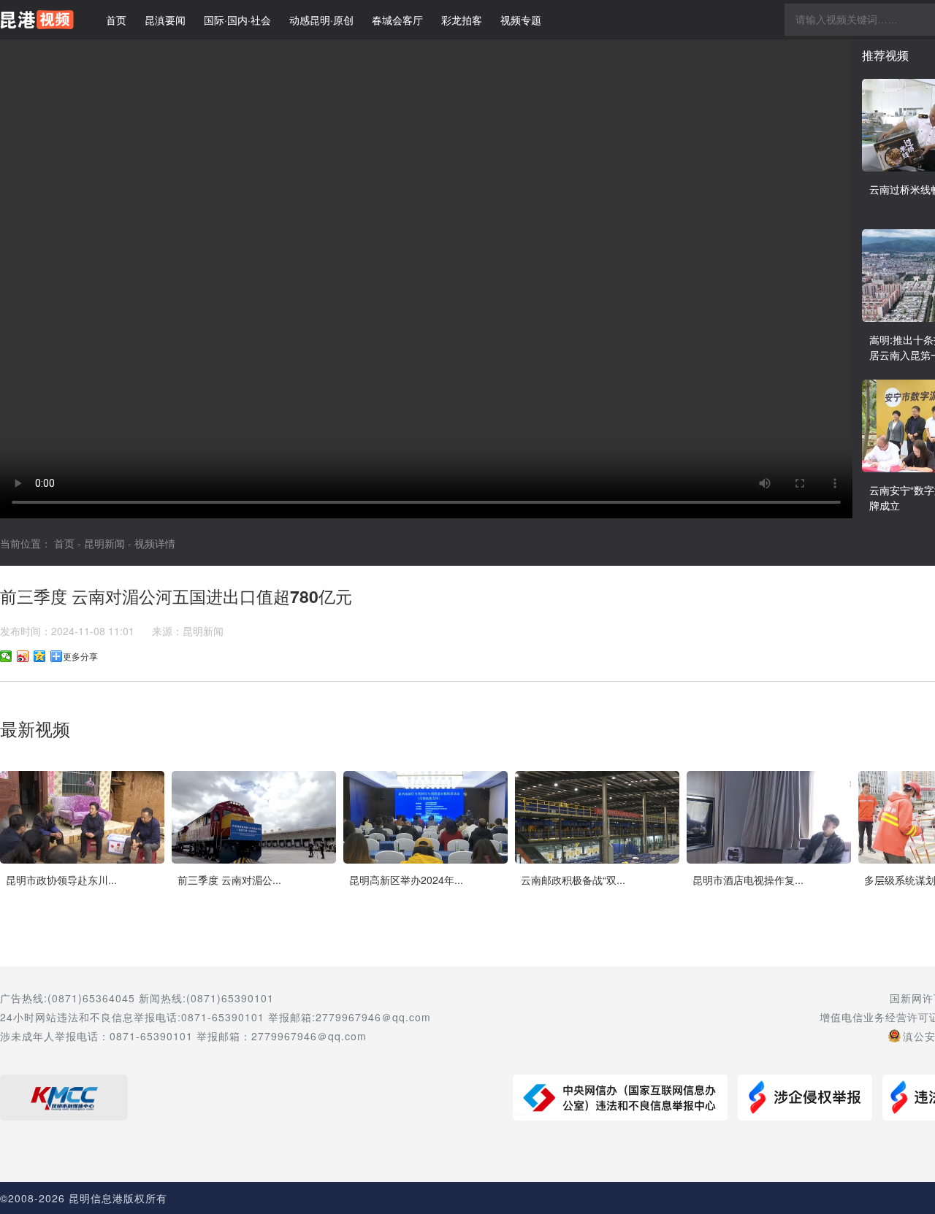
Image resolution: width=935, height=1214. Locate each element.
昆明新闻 (104, 543)
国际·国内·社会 (237, 19)
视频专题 (520, 19)
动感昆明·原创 (321, 19)
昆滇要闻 (165, 19)
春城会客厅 (397, 19)
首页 (116, 19)
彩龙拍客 (461, 19)
